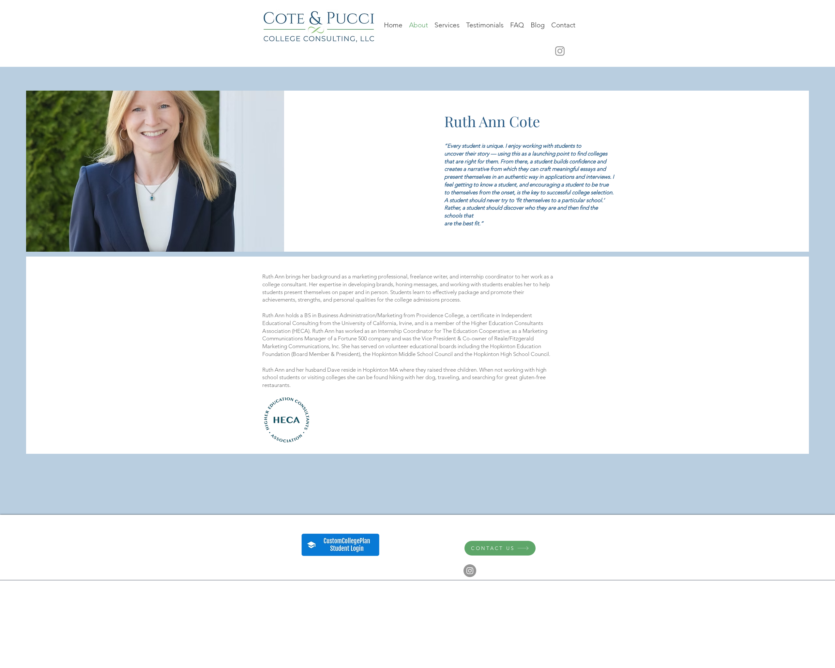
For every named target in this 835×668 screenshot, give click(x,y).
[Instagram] (560, 51)
